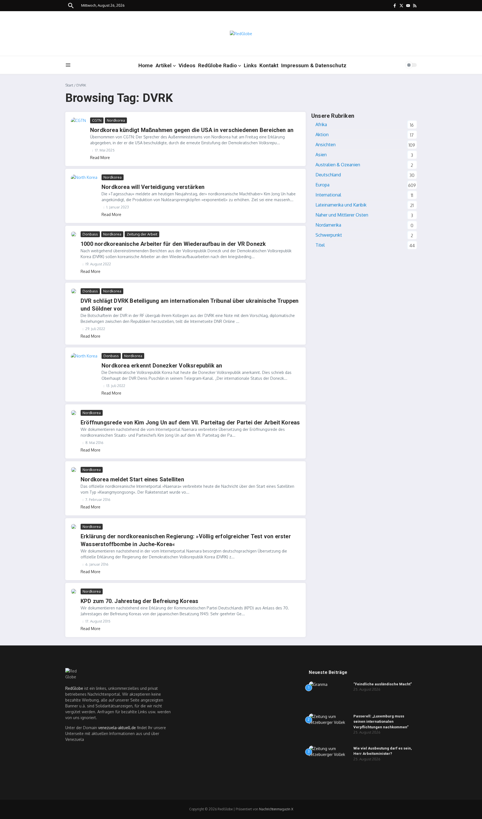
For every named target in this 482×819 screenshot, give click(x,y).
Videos (187, 65)
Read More (100, 157)
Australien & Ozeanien (337, 164)
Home (145, 65)
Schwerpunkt (328, 235)
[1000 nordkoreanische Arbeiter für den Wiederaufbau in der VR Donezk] (73, 234)
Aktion (322, 134)
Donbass (90, 234)
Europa (322, 185)
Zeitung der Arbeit (142, 234)
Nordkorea (116, 120)
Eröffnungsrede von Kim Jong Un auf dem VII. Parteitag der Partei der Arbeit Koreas (190, 422)
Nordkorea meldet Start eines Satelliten (132, 479)
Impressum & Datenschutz (313, 65)
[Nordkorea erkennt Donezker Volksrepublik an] (84, 362)
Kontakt (268, 65)
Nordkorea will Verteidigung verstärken (153, 187)
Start (69, 85)
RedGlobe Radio (217, 65)
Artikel (164, 65)
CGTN (97, 120)
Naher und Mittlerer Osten (341, 215)
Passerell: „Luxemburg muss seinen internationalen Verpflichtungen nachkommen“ (381, 721)
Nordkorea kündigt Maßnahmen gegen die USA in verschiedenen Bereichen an (191, 130)
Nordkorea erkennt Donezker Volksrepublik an (162, 365)
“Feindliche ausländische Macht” (382, 684)
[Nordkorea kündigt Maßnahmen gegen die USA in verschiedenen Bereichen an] (78, 122)
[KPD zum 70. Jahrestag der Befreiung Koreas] (73, 591)
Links (250, 65)
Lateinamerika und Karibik (341, 205)
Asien (321, 154)
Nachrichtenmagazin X (276, 809)
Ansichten (325, 144)
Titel (320, 245)
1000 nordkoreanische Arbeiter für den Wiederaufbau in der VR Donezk (173, 244)
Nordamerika (328, 225)
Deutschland (328, 174)
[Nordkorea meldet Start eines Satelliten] (73, 469)
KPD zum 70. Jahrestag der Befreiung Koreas (139, 601)
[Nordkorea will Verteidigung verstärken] (84, 183)
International (328, 195)
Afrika (321, 124)
